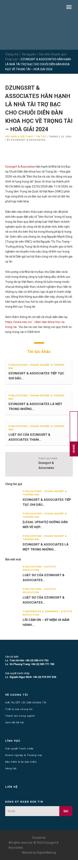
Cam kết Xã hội (14, 722)
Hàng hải (11, 768)
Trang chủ (11, 54)
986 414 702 (41, 660)
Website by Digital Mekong (39, 852)
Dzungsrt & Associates (20, 166)
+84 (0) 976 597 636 (44, 677)
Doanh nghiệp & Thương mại (23, 755)
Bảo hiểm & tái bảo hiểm (21, 762)
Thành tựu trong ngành (20, 716)
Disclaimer (39, 837)
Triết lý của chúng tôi (19, 709)
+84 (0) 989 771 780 (42, 664)
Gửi (65, 811)
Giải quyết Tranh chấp (19, 748)
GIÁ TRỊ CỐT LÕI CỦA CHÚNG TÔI (26, 702)
